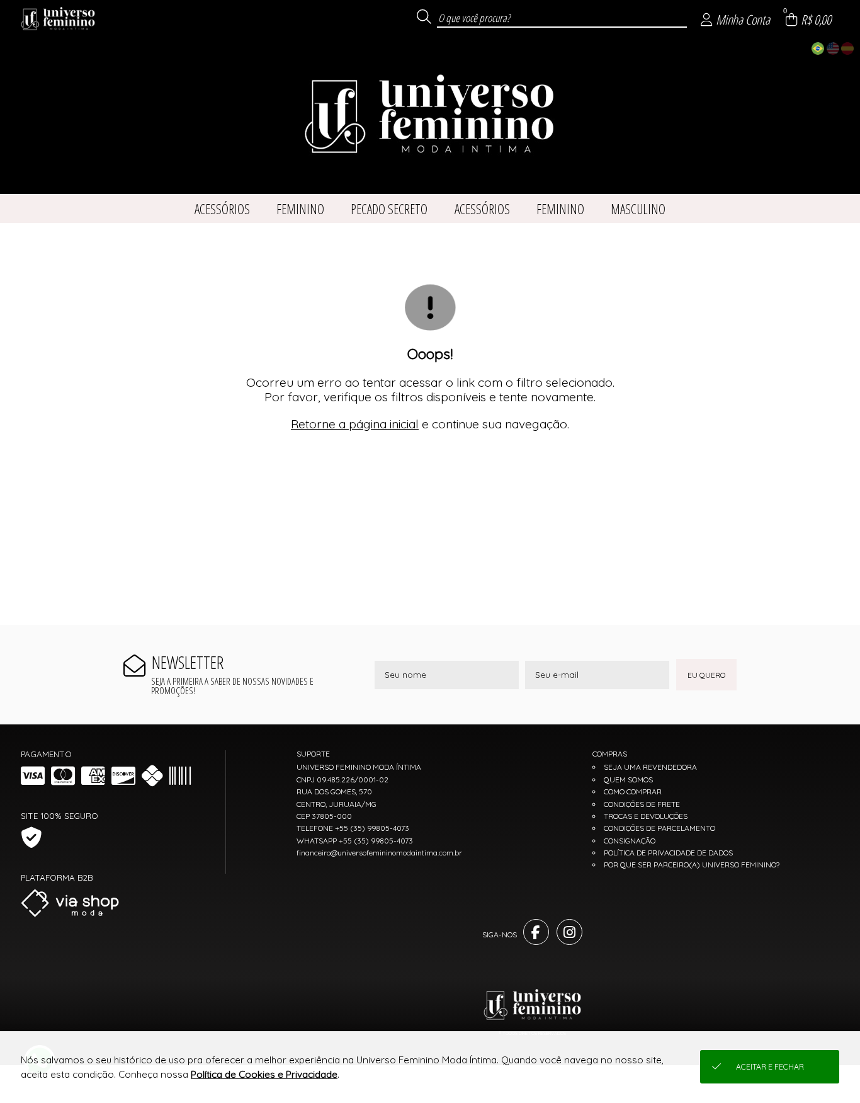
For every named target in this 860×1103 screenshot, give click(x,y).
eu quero (706, 675)
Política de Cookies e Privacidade (264, 1074)
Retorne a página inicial (355, 423)
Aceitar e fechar (770, 1067)
